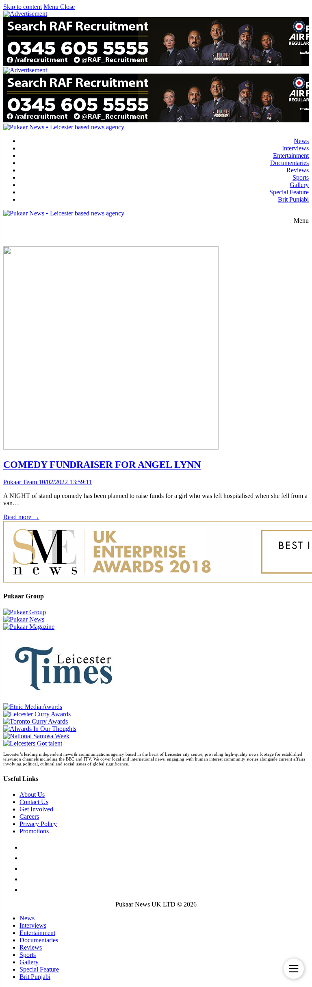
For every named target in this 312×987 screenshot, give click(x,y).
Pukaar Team (20, 481)
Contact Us (34, 801)
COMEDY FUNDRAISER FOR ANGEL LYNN (102, 464)
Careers (29, 816)
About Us (32, 794)
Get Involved (36, 809)
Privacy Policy (38, 823)
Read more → (21, 516)
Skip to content (22, 6)
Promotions (34, 831)
